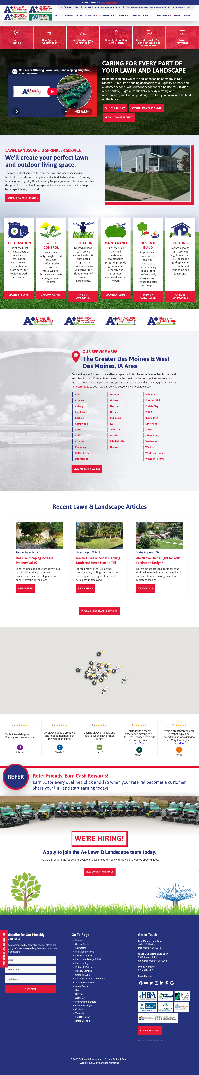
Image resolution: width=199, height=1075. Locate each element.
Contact (188, 15)
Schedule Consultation (83, 296)
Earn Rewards (109, 2)
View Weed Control (51, 295)
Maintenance (116, 243)
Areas (122, 15)
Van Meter (151, 441)
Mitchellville (117, 441)
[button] (102, 680)
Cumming (80, 447)
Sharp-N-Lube (82, 974)
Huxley (114, 412)
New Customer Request (119, 117)
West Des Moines (155, 453)
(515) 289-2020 (71, 7)
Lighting (180, 243)
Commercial (107, 15)
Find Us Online (82, 1017)
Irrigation (83, 243)
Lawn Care (80, 948)
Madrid (114, 435)
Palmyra (150, 394)
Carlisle (79, 417)
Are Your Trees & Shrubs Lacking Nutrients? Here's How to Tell (98, 560)
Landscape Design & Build (88, 959)
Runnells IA (151, 417)
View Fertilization (19, 295)
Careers (135, 15)
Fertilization (19, 243)
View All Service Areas (87, 469)
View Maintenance (115, 295)
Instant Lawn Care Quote (146, 108)
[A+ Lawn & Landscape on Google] (172, 983)
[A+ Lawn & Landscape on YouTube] (146, 983)
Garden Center (73, 15)
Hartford (115, 406)
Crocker (79, 441)
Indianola (115, 417)
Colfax (78, 435)
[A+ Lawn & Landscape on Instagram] (156, 983)
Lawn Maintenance (84, 955)
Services (90, 15)
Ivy (111, 423)
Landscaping (81, 963)
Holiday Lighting (83, 971)
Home (58, 15)
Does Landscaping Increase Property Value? (34, 560)
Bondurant (81, 412)
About (147, 15)
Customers (162, 15)
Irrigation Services (84, 951)
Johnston (115, 429)
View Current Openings (99, 871)
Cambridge (81, 423)
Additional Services (85, 982)
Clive (78, 429)
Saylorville (151, 423)
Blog (177, 15)
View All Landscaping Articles (99, 611)
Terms (125, 1059)
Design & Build (148, 245)
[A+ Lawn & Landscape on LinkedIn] (161, 983)
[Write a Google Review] (13, 725)
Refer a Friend (82, 1021)
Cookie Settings (150, 1030)
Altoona (79, 400)
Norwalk (115, 447)
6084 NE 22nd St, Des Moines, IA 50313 (101, 7)
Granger (115, 394)
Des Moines (81, 458)
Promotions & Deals (85, 1001)
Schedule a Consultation (22, 198)
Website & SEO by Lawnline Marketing (99, 1062)
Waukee (149, 447)
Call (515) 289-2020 (115, 108)
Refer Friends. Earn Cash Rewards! (70, 776)
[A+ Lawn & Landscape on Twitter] (151, 983)
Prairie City (151, 406)
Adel (77, 394)
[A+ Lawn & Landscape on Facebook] (140, 983)
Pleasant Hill (152, 400)
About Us (80, 997)
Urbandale (151, 435)
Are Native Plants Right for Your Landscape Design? (158, 560)
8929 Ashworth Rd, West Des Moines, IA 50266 (147, 7)
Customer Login (183, 7)
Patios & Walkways (85, 967)
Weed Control (51, 245)
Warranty (79, 1013)
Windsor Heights (154, 458)
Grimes (114, 400)
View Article (25, 588)
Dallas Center (83, 453)
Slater (148, 429)
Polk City (150, 412)
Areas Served (82, 986)
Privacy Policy (111, 1059)
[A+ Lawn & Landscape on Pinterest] (167, 983)
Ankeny (79, 406)
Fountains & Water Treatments (90, 978)
